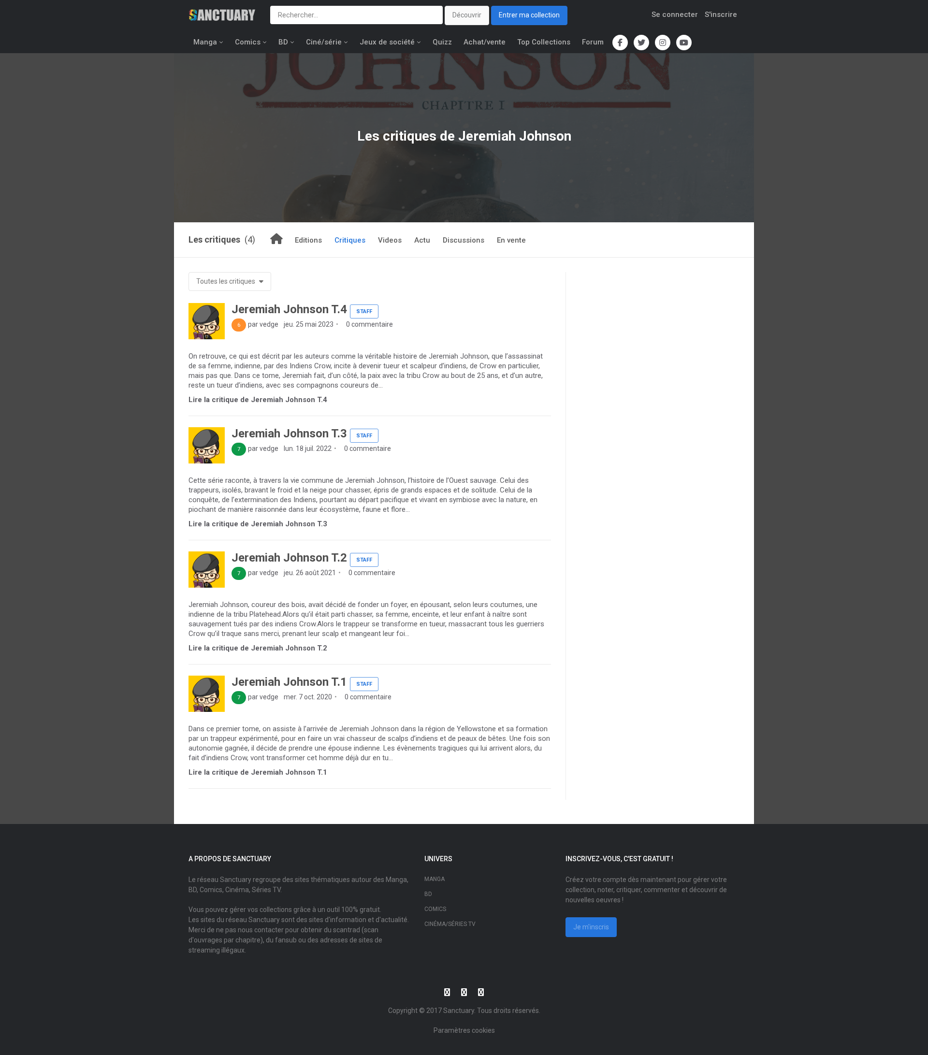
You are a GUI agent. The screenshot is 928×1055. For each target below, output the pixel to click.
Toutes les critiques (226, 281)
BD (283, 42)
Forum (593, 42)
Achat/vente (485, 42)
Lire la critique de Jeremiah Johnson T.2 (257, 648)
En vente (511, 240)
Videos (390, 240)
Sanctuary (458, 1010)
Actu (422, 240)
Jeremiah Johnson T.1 (289, 682)
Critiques (349, 240)
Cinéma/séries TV (450, 924)
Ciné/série (324, 42)
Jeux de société (387, 42)
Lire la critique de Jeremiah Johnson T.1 (257, 772)
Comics (248, 42)
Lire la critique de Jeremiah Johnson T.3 (257, 524)
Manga (205, 42)
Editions (308, 240)
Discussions (463, 240)
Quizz (442, 42)
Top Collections (543, 42)
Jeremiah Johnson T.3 (289, 433)
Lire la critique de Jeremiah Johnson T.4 (257, 399)
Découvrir (466, 15)
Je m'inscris (591, 927)
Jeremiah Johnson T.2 (289, 557)
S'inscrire (721, 14)
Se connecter (675, 14)
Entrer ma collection (529, 15)
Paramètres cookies (464, 1030)
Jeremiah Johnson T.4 (289, 309)
